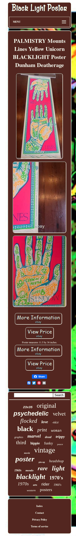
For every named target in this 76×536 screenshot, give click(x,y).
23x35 (28, 407)
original (46, 405)
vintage (44, 450)
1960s (17, 470)
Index (39, 506)
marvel (34, 436)
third (21, 442)
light (58, 468)
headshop (56, 461)
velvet (59, 413)
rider (45, 484)
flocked (28, 421)
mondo (30, 470)
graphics (18, 437)
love (44, 422)
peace (60, 444)
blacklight (30, 476)
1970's (56, 477)
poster (24, 459)
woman (56, 431)
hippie (35, 443)
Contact (39, 513)
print (42, 430)
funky (48, 443)
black (25, 429)
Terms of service (39, 526)
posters (46, 489)
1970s (23, 483)
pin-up (42, 462)
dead (48, 437)
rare (43, 468)
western (31, 490)
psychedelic (31, 413)
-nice (55, 422)
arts (35, 484)
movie (27, 453)
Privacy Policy (39, 519)
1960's (57, 484)
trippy (60, 436)
